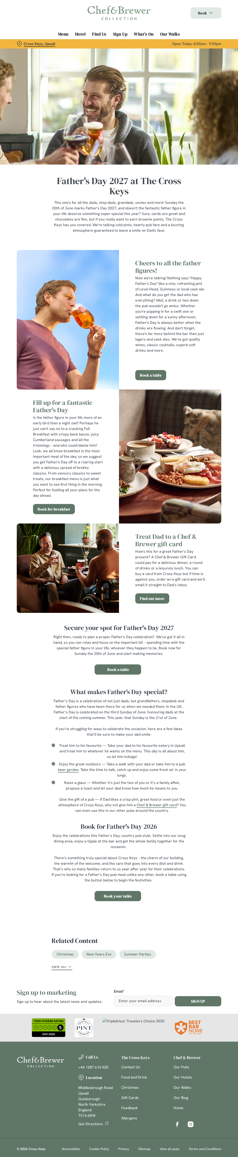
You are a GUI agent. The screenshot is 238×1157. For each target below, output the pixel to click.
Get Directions (90, 1123)
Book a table (151, 375)
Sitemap (144, 1149)
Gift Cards (130, 1097)
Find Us (99, 34)
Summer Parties (137, 954)
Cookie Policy (99, 1149)
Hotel (80, 34)
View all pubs (169, 1149)
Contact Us (130, 1067)
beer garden (68, 769)
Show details (200, 609)
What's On (144, 34)
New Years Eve (99, 954)
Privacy (123, 1149)
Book (202, 13)
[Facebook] (177, 1124)
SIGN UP (198, 1001)
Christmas (65, 954)
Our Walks (170, 34)
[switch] (92, 592)
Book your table (118, 896)
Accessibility (71, 1149)
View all (59, 967)
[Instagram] (190, 1124)
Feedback (129, 1107)
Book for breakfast (54, 509)
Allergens (129, 1118)
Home (178, 1107)
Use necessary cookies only (118, 624)
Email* (119, 991)
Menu (63, 34)
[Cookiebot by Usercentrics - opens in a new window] (199, 529)
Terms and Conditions (205, 1149)
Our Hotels (183, 1077)
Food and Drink (134, 1077)
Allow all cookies (186, 624)
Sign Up (120, 34)
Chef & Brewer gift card (157, 805)
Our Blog (181, 1097)
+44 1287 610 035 (93, 1067)
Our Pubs (181, 1067)
